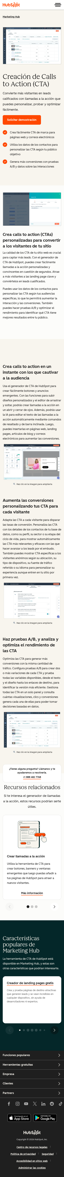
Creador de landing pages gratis (30, 983)
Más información (32, 893)
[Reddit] (51, 1104)
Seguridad (48, 1154)
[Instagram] (17, 1104)
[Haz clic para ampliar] (32, 209)
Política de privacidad (23, 1154)
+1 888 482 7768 (32, 777)
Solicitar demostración (22, 119)
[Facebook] (8, 1104)
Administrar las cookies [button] (32, 1167)
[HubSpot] (11, 4)
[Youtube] (26, 1104)
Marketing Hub (11, 16)
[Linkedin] (43, 1104)
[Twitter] (34, 1104)
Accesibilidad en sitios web (32, 1161)
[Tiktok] (60, 1104)
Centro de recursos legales (32, 1147)
